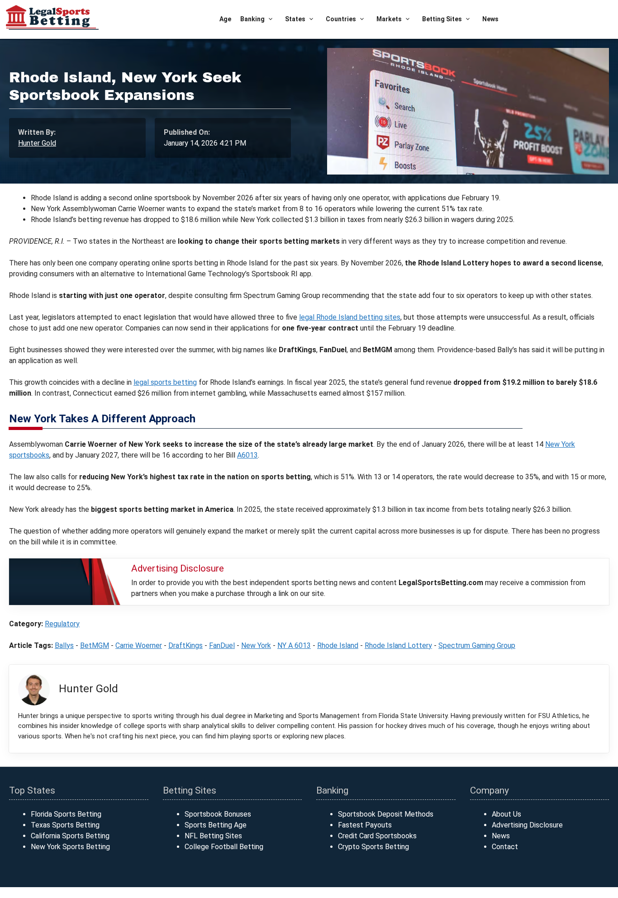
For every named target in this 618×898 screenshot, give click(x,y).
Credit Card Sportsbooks (377, 836)
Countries (341, 19)
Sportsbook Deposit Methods (385, 814)
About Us (506, 814)
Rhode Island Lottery (398, 645)
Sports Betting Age (216, 825)
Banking (252, 19)
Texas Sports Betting (65, 825)
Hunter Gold (37, 143)
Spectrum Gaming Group (476, 645)
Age (225, 19)
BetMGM (94, 645)
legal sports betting (165, 382)
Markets (389, 19)
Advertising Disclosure (527, 825)
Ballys (64, 645)
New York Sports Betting (70, 846)
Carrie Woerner (138, 645)
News (490, 19)
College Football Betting (224, 846)
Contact (505, 846)
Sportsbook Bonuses (218, 814)
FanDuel (222, 645)
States (295, 19)
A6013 (247, 455)
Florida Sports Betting (66, 814)
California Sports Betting (70, 836)
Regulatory (62, 623)
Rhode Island (337, 645)
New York (256, 645)
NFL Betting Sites (213, 836)
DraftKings (185, 645)
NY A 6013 (294, 645)
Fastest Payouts (365, 825)
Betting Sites (442, 19)
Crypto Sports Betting (373, 846)
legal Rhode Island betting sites (349, 317)
